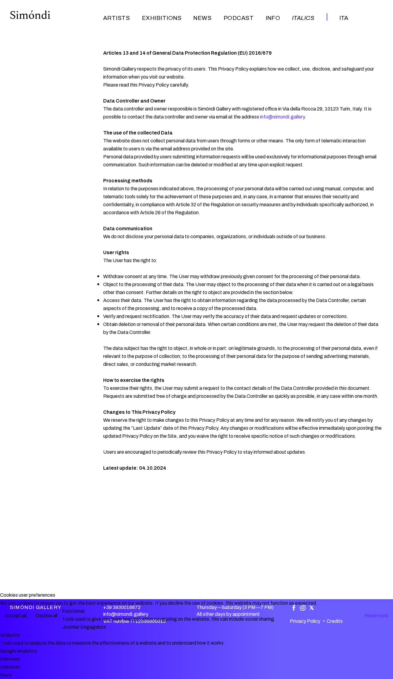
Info (273, 18)
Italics (303, 18)
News (202, 18)
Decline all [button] (46, 615)
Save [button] (5, 675)
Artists (116, 18)
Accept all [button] (15, 615)
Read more (376, 615)
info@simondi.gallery (282, 117)
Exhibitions (161, 18)
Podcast (239, 18)
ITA (343, 18)
